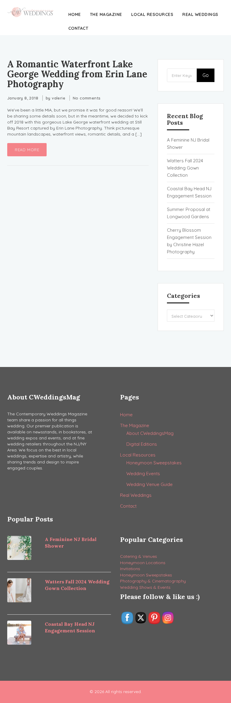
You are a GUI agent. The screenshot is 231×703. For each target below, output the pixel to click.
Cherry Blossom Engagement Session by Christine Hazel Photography (189, 241)
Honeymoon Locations (142, 562)
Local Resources (152, 14)
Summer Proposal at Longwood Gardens (188, 212)
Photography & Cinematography (153, 581)
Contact (78, 28)
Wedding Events (143, 473)
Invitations (130, 568)
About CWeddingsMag (150, 433)
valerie (58, 98)
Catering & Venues (138, 556)
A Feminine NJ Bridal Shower (188, 143)
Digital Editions (141, 444)
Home (74, 14)
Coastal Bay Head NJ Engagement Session (189, 192)
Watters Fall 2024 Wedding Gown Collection (185, 168)
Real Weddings (200, 14)
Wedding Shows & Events (145, 587)
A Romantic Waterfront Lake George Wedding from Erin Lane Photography (77, 74)
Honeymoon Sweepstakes (154, 463)
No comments (86, 98)
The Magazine (106, 14)
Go (205, 75)
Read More (27, 149)
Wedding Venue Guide (149, 484)
